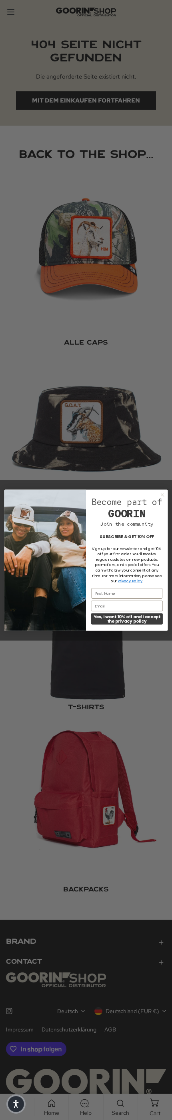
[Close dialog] (162, 494)
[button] (16, 1104)
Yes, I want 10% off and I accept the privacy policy (127, 619)
